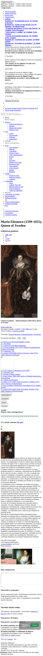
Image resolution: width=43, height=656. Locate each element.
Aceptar (34, 625)
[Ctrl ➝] (15, 370)
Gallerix (10, 639)
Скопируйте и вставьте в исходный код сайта (17, 627)
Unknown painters (18, 331)
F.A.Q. (8, 650)
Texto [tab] (7, 238)
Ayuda (3, 650)
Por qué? (20, 422)
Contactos (21, 650)
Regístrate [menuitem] (17, 110)
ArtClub (12, 142)
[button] (10, 11)
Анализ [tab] (7, 240)
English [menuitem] (13, 108)
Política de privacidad (31, 652)
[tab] (8, 235)
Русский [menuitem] (8, 108)
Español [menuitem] (19, 108)
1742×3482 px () (29, 329)
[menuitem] (36, 108)
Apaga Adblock (6, 544)
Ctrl (19, 338)
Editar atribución (6, 327)
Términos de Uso (18, 652)
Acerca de (14, 650)
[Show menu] (14, 2)
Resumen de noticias (12, 101)
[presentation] (23, 242)
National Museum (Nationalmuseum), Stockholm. (24, 334)
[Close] (21, 114)
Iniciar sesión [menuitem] (9, 110)
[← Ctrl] (21, 355)
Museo (10, 118)
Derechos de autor (7, 654)
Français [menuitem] (25, 108)
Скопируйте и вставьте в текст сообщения (16, 633)
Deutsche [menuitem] (31, 108)
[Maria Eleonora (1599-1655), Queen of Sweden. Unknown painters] (19, 317)
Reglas (10, 652)
